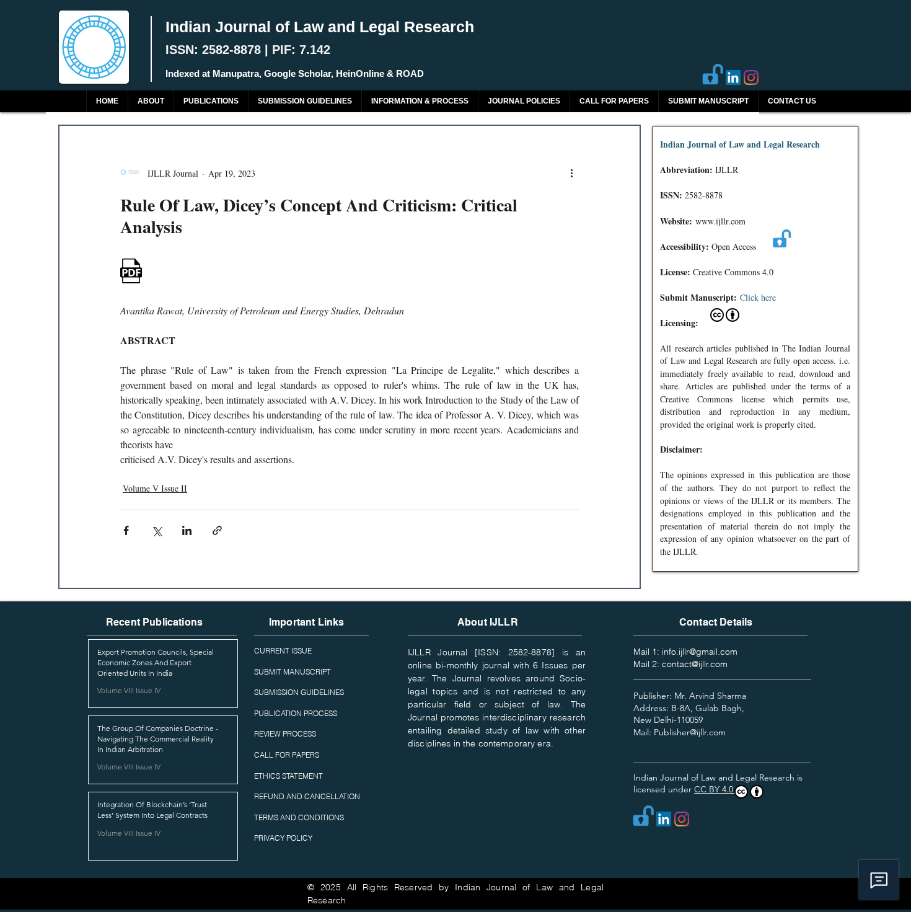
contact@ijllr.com (695, 664)
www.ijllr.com (720, 221)
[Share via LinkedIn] (187, 530)
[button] (211, 101)
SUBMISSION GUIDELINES (299, 692)
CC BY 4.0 (715, 789)
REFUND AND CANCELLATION (307, 796)
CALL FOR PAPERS (286, 754)
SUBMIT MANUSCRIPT (292, 671)
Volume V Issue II (155, 488)
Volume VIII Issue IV (129, 690)
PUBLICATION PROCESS (295, 713)
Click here (758, 297)
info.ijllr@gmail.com (699, 651)
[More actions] (571, 173)
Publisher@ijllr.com (690, 732)
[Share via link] (217, 530)
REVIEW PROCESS (285, 733)
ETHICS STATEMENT (288, 776)
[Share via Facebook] (126, 530)
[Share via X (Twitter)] (156, 530)
